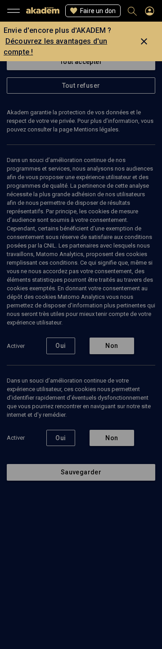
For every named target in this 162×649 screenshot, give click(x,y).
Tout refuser (81, 85)
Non (111, 345)
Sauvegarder (81, 472)
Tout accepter (81, 61)
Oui (60, 345)
